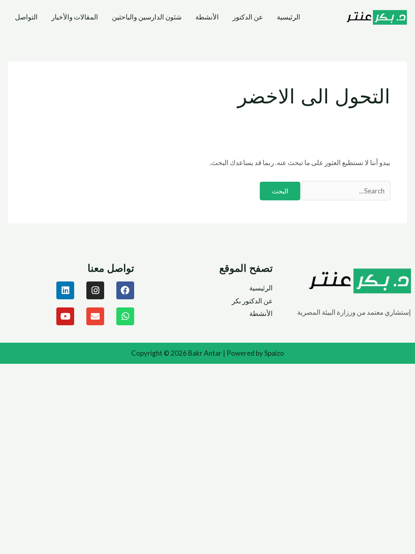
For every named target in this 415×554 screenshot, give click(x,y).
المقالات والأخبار (74, 17)
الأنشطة (207, 17)
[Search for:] (345, 191)
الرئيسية (288, 17)
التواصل (26, 17)
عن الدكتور (248, 17)
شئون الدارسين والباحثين (147, 17)
